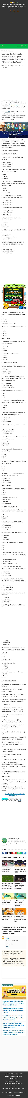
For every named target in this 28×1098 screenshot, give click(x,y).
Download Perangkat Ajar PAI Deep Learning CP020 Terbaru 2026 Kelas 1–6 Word (13, 1010)
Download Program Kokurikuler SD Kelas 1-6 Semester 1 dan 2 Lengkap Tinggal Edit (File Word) (13, 1003)
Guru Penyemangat (16, 1095)
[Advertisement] (14, 28)
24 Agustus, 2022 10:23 (12, 941)
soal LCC (7, 112)
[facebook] (4, 853)
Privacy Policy (19, 1073)
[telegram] (23, 853)
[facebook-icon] (10, 11)
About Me (13, 1086)
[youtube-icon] (18, 11)
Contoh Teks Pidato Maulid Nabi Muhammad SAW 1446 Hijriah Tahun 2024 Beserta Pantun (13, 1025)
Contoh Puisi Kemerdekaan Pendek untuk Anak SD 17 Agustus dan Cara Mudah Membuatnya (13, 1018)
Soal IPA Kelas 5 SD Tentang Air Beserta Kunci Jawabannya (6, 902)
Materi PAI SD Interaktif (8, 1092)
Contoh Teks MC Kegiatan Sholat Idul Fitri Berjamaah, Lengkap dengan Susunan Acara (19, 887)
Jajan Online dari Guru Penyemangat (13, 1083)
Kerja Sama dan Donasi (16, 1076)
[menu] (3, 46)
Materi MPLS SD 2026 (20, 1092)
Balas (7, 946)
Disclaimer (12, 1073)
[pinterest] (13, 853)
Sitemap (7, 1076)
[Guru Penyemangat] (14, 2)
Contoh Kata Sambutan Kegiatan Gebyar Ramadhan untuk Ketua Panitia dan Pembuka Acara (7, 887)
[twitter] (9, 853)
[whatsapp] (19, 853)
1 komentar (4, 67)
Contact (6, 1073)
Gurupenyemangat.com (15, 105)
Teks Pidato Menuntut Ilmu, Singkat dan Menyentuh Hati (7, 869)
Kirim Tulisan (13, 1078)
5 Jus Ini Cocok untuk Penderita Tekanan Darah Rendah (7, 918)
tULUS (7, 938)
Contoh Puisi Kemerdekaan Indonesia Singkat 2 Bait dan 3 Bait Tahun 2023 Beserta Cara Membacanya (14, 1032)
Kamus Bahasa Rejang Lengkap (13, 1081)
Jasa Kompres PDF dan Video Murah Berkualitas (14, 1088)
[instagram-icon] (14, 11)
